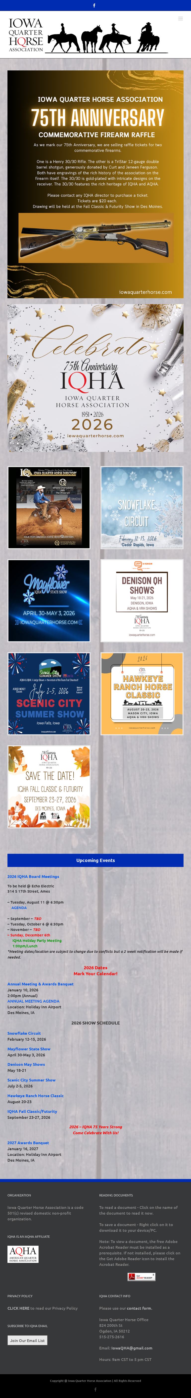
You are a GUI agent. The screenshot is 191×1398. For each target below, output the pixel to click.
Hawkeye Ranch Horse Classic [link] (35, 1095)
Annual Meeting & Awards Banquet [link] (40, 983)
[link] (94, 5)
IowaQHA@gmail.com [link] (131, 1347)
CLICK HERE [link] (18, 1308)
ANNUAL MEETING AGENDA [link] (33, 1001)
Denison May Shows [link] (26, 1064)
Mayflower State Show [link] (28, 1048)
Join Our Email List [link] (27, 1340)
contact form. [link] (139, 1308)
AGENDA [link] (19, 907)
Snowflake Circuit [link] (24, 1033)
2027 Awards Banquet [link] (28, 1142)
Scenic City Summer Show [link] (31, 1079)
